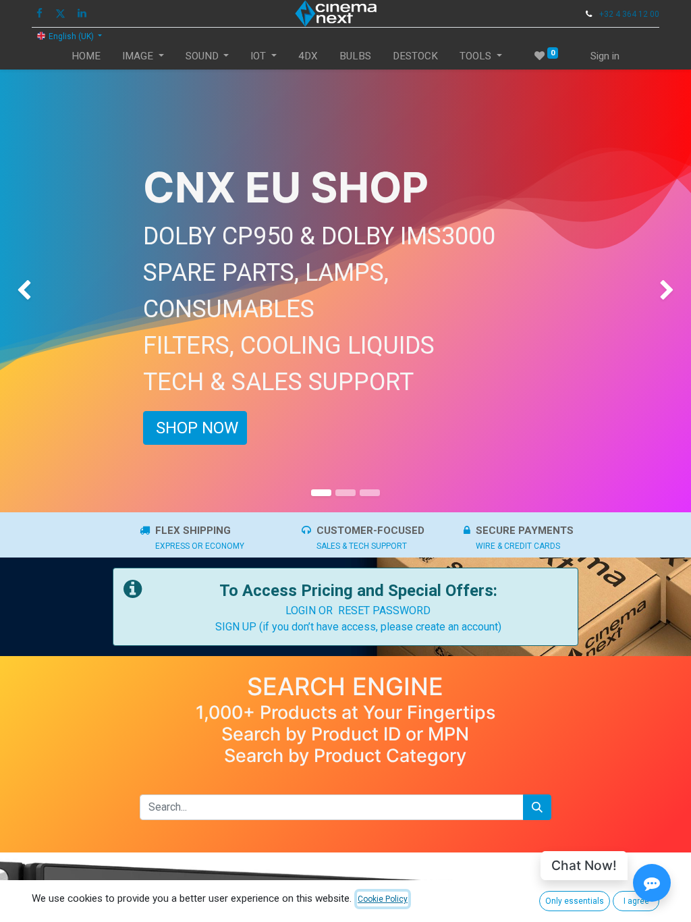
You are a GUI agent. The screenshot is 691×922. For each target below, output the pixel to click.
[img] (27, 291)
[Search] (537, 807)
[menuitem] (86, 56)
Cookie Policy (383, 899)
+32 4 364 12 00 (629, 14)
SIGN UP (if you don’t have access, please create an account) (358, 626)
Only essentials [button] (574, 901)
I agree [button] (636, 901)
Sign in (604, 56)
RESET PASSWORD (384, 610)
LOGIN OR (311, 610)
